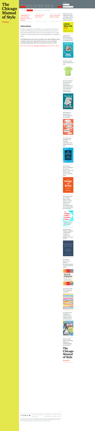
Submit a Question (38, 10)
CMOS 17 (52, 6)
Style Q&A (23, 6)
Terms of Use (55, 414)
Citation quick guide (38, 5)
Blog (27, 6)
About (35, 6)
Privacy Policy (55, 416)
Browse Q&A (30, 10)
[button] (72, 7)
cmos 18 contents (28, 5)
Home (22, 5)
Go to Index (65, 2)
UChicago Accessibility (48, 416)
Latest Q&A (23, 10)
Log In (60, 6)
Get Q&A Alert (47, 10)
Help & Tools (47, 5)
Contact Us (59, 416)
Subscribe (47, 6)
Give (53, 5)
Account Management (47, 414)
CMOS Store (41, 6)
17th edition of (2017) (40, 45)
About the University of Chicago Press (38, 414)
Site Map (59, 414)
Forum (31, 6)
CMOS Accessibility (35, 416)
